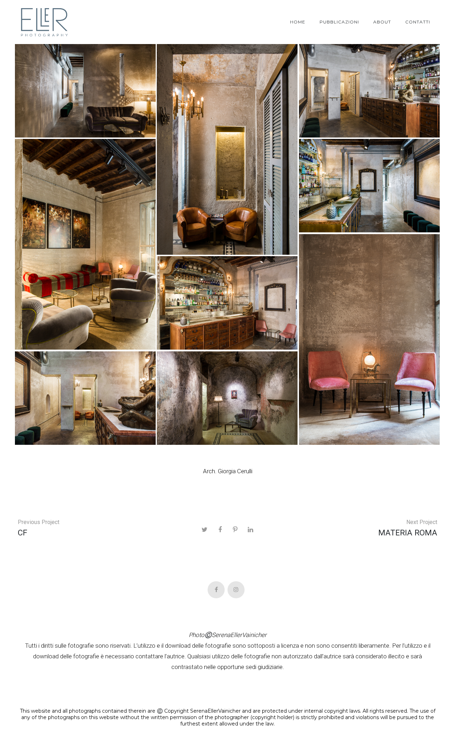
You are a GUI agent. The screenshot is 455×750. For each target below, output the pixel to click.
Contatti (417, 22)
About (382, 22)
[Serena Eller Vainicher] (44, 22)
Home (297, 22)
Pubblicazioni (339, 22)
